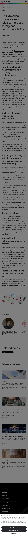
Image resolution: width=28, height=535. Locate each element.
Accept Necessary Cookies (14, 530)
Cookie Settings (14, 533)
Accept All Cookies (14, 527)
